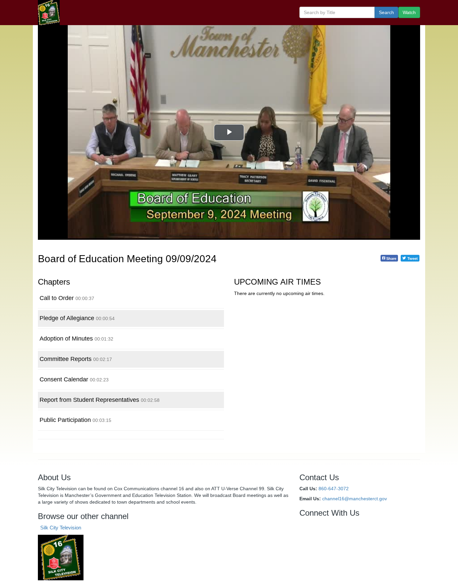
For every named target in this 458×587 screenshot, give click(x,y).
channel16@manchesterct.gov (354, 498)
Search (386, 12)
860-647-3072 (334, 488)
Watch (409, 12)
